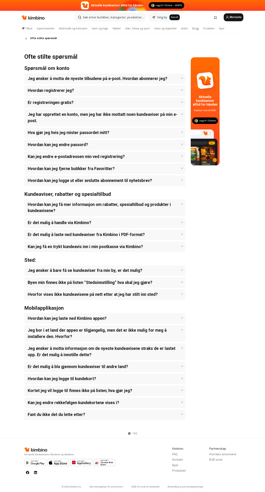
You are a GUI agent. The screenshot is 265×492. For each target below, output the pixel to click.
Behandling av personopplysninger (186, 486)
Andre (184, 28)
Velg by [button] (162, 17)
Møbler (116, 28)
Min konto (235, 17)
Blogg (195, 28)
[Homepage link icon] (129, 433)
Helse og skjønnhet (165, 28)
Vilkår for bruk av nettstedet (145, 486)
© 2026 (71, 486)
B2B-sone (215, 460)
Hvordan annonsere (222, 454)
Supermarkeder (45, 28)
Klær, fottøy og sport (137, 28)
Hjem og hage (100, 28)
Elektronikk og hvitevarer (73, 28)
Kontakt (177, 460)
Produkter (209, 28)
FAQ (175, 454)
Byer (221, 28)
